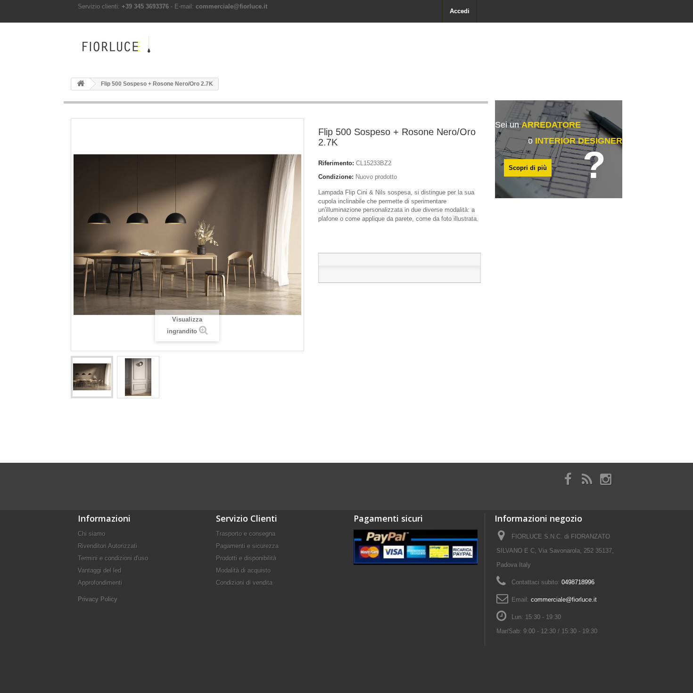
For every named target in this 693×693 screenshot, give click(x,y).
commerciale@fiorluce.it (231, 6)
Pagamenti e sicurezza (247, 545)
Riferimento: (336, 163)
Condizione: (336, 176)
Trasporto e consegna (245, 533)
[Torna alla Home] (81, 84)
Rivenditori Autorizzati (107, 545)
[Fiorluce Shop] (158, 47)
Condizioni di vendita (244, 582)
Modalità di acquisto (243, 570)
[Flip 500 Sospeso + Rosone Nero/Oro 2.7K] (92, 377)
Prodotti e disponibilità (246, 558)
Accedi (460, 11)
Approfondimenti (100, 582)
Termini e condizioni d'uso (113, 558)
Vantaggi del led (99, 570)
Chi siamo (91, 533)
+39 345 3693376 (145, 6)
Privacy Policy (97, 599)
